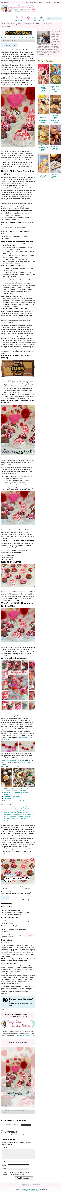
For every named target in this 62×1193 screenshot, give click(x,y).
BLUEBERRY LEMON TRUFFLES (13, 800)
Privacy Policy (25, 1190)
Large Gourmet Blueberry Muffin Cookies (15, 812)
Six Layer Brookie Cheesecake (55, 176)
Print (5, 898)
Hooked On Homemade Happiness (12, 760)
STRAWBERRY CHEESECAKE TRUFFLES (16, 790)
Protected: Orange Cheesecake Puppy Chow (16, 807)
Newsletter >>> (5, 2)
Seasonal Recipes (16, 23)
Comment (5, 1147)
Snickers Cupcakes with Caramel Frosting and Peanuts (55, 119)
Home (26, 2)
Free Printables (6, 26)
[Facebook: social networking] (49, 2)
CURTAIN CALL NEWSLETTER (25, 1035)
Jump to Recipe (10, 45)
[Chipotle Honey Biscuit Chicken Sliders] (43, 144)
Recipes (12, 1110)
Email (4, 1165)
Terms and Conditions (35, 1190)
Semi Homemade (29, 23)
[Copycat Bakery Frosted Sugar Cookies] (43, 83)
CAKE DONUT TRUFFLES (11, 798)
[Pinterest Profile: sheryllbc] (6, 1002)
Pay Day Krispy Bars (43, 176)
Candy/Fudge (7, 1110)
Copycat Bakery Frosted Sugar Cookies (43, 89)
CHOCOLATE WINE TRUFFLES (12, 796)
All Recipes (5, 23)
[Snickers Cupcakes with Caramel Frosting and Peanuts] (55, 114)
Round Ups (39, 23)
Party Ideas (33, 2)
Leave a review (26, 1124)
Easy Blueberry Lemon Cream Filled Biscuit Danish (43, 119)
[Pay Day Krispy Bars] (43, 172)
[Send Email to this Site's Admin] (57, 2)
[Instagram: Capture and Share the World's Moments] (55, 2)
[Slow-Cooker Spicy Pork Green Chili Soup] (55, 83)
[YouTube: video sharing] (52, 2)
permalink (6, 1112)
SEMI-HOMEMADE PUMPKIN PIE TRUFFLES (17, 788)
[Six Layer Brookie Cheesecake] (55, 172)
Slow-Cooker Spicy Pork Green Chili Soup (55, 89)
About (40, 2)
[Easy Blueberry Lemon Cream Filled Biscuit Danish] (43, 114)
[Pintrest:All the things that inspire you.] (46, 2)
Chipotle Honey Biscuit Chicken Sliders (43, 148)
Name (4, 1161)
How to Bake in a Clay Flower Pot (55, 148)
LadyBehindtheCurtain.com (30, 1189)
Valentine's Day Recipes (20, 1110)
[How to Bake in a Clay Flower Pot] (55, 144)
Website (4, 1169)
